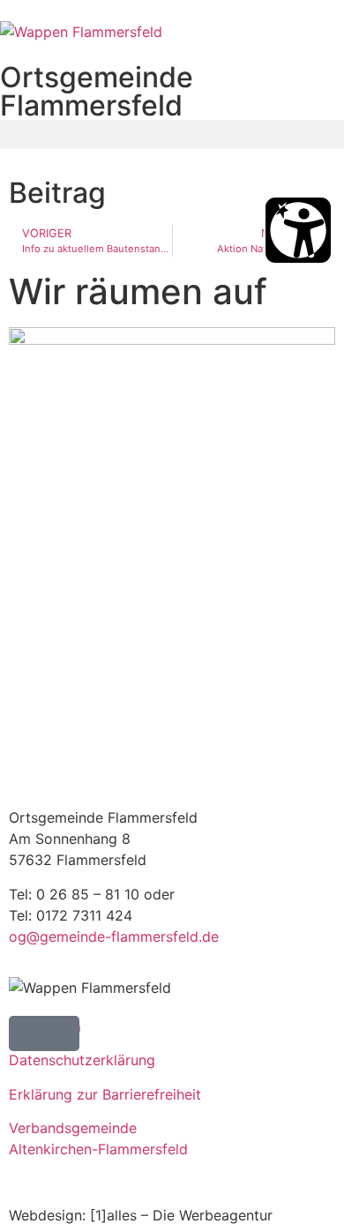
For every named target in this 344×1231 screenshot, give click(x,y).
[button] (172, 134)
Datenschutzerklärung (82, 1060)
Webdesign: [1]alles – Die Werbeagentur (141, 1215)
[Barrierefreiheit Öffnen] (298, 230)
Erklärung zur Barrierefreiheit (105, 1094)
